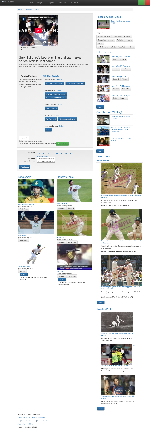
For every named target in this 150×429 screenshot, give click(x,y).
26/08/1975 (61, 208)
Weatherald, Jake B (24, 266)
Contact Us (40, 421)
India (115, 59)
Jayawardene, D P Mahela (121, 36)
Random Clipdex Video (108, 16)
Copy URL (31, 158)
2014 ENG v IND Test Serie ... (55, 98)
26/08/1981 (61, 276)
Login (142, 3)
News (18, 421)
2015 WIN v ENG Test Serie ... (56, 94)
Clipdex (51, 3)
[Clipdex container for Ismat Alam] (36, 222)
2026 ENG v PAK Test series (121, 76)
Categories (41, 3)
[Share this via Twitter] (44, 153)
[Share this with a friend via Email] (70, 153)
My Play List (74, 3)
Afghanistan (23, 240)
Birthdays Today (66, 176)
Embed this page (29, 161)
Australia (22, 271)
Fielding (100, 43)
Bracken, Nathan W (104, 36)
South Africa (24, 209)
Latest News (62, 3)
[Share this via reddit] (48, 153)
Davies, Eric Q (61, 237)
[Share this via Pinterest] (57, 153)
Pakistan (124, 79)
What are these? (42, 156)
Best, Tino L (60, 271)
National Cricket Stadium (68, 119)
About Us (29, 421)
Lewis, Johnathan (62, 203)
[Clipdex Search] (147, 2)
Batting (48, 130)
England (71, 208)
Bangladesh (126, 69)
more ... (23, 275)
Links (23, 421)
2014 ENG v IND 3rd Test (75, 83)
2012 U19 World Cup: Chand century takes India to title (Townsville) (120, 129)
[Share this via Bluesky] (61, 153)
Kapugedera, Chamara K (106, 40)
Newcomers (25, 176)
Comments (24, 138)
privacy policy (21, 424)
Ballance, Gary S (51, 108)
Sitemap (48, 421)
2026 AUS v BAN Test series (121, 66)
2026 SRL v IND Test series (121, 56)
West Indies (72, 276)
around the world (103, 161)
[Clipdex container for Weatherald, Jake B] (36, 253)
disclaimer (30, 424)
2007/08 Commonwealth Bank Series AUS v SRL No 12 (116, 47)
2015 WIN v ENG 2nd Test (54, 83)
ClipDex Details (51, 76)
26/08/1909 (61, 242)
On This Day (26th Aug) (109, 112)
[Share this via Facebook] (39, 153)
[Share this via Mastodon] (66, 153)
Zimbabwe (123, 98)
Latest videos (21, 417)
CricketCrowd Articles (104, 309)
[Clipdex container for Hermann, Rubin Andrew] (36, 191)
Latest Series (103, 52)
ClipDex (59, 79)
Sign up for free (62, 144)
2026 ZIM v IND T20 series (120, 95)
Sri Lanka (129, 40)
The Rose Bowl (51, 119)
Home (32, 3)
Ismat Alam (22, 235)
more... (100, 107)
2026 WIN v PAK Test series (121, 86)
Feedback (25, 166)
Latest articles (35, 417)
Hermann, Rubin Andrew (26, 204)
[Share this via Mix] (53, 153)
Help (34, 421)
